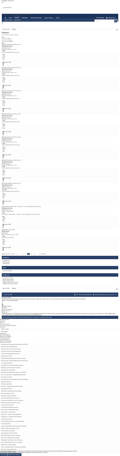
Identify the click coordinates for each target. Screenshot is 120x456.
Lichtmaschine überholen (7, 405)
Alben (9, 38)
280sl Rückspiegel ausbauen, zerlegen (10, 435)
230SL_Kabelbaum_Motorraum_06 (11, 75)
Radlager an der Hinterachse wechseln (10, 367)
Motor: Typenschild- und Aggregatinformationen (13, 374)
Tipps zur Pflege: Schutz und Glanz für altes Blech (13, 447)
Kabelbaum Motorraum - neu (9, 49)
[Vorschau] (3, 65)
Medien (17, 17)
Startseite (2, 321)
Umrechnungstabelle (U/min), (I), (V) (10, 398)
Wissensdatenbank (36, 17)
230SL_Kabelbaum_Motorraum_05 (11, 98)
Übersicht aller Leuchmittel (8, 430)
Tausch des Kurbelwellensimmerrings (10, 353)
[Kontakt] (2, 304)
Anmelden (4, 0)
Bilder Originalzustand (8, 281)
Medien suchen (8, 20)
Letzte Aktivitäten (4, 339)
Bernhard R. (5, 233)
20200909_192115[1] (7, 237)
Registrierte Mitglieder (6, 336)
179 (40, 253)
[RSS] (2, 303)
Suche (57, 17)
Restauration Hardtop (6, 377)
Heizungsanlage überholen (7, 393)
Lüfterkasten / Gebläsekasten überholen (11, 416)
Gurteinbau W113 (5, 423)
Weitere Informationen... (14, 454)
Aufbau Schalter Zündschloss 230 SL (10, 428)
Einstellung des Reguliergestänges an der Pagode (13, 372)
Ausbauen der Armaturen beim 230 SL (11, 349)
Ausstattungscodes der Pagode (9, 433)
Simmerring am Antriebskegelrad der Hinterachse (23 (14, 360)
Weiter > (44, 253)
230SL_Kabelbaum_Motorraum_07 (11, 52)
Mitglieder (25, 17)
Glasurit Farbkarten (6, 381)
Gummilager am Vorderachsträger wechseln (12, 365)
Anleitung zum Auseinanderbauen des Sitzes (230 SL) (14, 344)
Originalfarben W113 (6, 388)
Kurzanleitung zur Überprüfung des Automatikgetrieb (14, 379)
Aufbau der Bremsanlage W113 (9, 346)
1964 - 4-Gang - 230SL (8, 211)
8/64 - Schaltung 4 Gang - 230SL (10, 234)
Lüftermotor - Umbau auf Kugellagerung (11, 414)
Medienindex (6, 260)
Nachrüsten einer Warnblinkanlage (9, 409)
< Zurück (13, 253)
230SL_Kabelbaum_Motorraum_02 (11, 168)
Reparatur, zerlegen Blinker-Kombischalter (12, 386)
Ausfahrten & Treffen (8, 278)
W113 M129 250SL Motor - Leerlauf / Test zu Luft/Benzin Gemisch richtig (20, 214)
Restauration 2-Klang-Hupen (8, 412)
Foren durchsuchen (5, 324)
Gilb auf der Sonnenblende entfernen (10, 437)
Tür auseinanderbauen (6, 363)
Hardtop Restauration (6, 419)
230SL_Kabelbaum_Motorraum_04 (11, 121)
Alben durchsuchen (7, 270)
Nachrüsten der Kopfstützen (8, 370)
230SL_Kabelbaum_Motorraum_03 (11, 145)
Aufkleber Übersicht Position (10, 283)
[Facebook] (2, 302)
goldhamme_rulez (6, 48)
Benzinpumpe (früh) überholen (8, 395)
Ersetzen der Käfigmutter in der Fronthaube (12, 400)
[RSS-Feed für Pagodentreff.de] (116, 294)
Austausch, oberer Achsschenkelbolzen (11, 351)
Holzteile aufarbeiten (6, 384)
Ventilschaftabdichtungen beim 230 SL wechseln (13, 358)
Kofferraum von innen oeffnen (8, 444)
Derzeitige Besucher (5, 338)
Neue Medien (17, 20)
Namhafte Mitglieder (5, 335)
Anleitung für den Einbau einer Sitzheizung (11, 440)
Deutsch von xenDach (42, 317)
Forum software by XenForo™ (17, 317)
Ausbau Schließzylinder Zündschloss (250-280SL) (13, 426)
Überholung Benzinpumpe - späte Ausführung (12, 421)
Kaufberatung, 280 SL (6, 356)
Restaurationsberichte (8, 279)
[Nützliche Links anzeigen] (117, 29)
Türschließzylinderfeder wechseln (9, 407)
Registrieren (11, 0)
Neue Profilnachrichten (6, 341)
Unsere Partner (48, 17)
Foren (10, 17)
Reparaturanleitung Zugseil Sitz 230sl (10, 402)
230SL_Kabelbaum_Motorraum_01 (11, 191)
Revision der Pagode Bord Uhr (9, 449)
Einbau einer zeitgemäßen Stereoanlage (11, 391)
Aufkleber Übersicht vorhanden (11, 282)
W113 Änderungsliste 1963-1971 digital (11, 442)
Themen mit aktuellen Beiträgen (8, 325)
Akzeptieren (4, 454)
